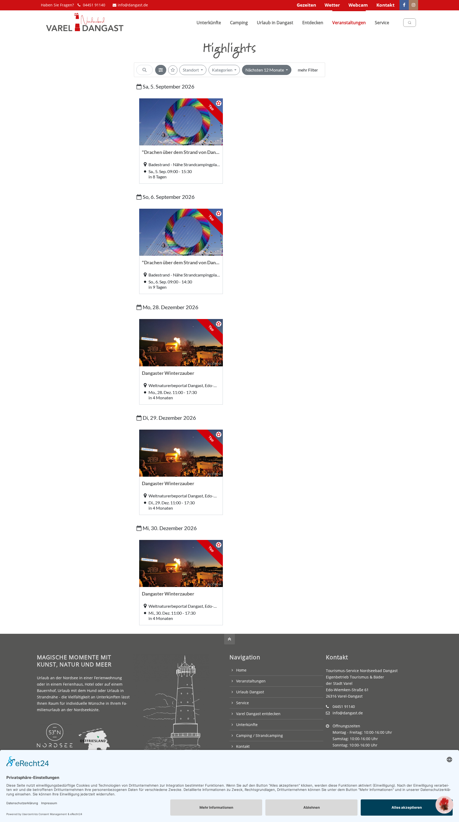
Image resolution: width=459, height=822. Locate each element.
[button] (444, 804)
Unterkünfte (247, 724)
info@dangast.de (133, 4)
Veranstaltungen (251, 680)
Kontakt (385, 5)
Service (242, 702)
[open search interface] (409, 22)
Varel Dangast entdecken (258, 713)
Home (241, 670)
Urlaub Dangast (250, 691)
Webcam (358, 5)
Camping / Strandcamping (259, 735)
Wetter (332, 5)
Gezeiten (306, 5)
